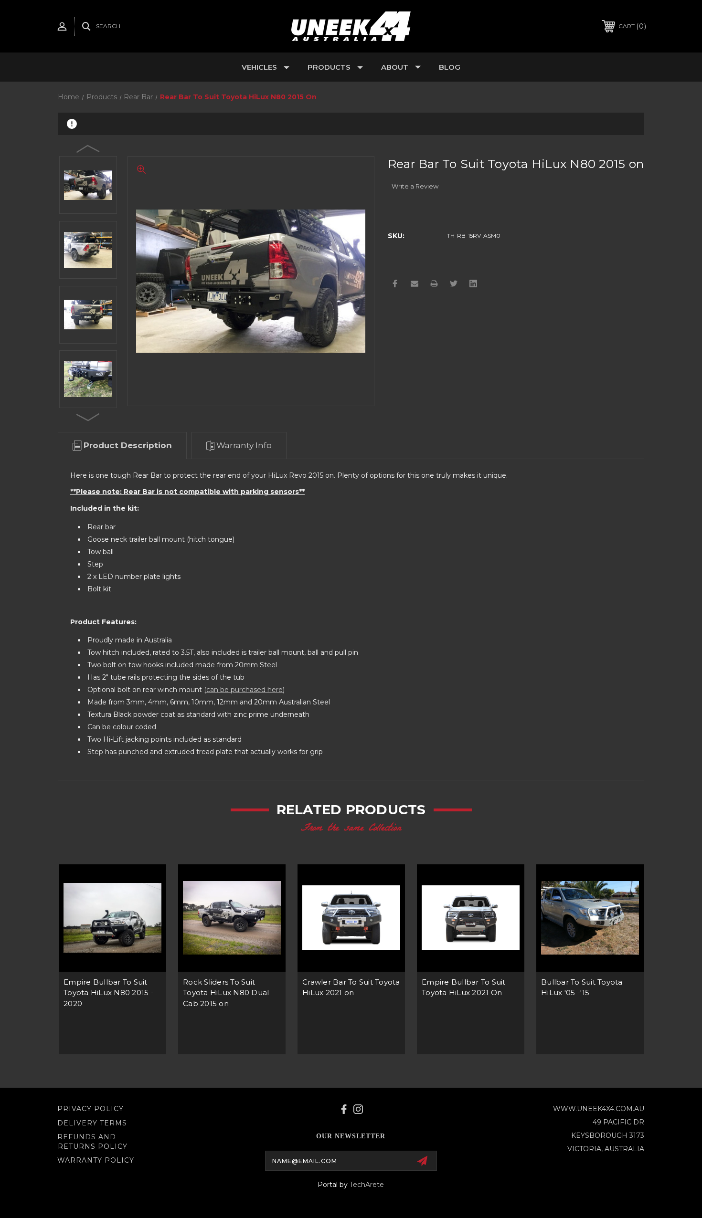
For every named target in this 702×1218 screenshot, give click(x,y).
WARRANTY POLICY (95, 1160)
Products (329, 67)
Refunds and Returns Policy (92, 1142)
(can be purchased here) (244, 689)
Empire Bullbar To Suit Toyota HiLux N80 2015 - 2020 (109, 992)
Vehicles (259, 67)
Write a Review (415, 186)
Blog (449, 67)
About (394, 67)
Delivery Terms (92, 1123)
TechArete (367, 1184)
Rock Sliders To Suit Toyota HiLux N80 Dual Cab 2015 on (226, 992)
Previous (88, 148)
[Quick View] (147, 883)
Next (88, 417)
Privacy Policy (90, 1108)
